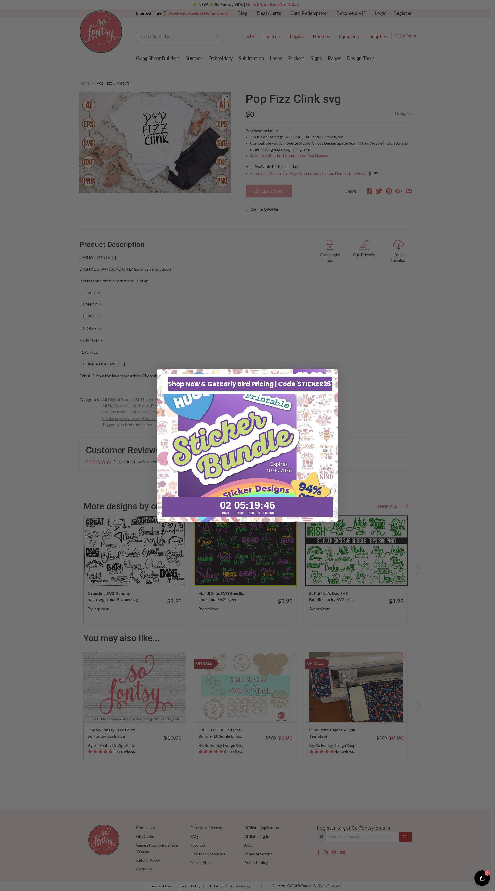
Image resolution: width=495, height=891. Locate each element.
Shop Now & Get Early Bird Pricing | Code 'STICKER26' (250, 384)
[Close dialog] (331, 375)
